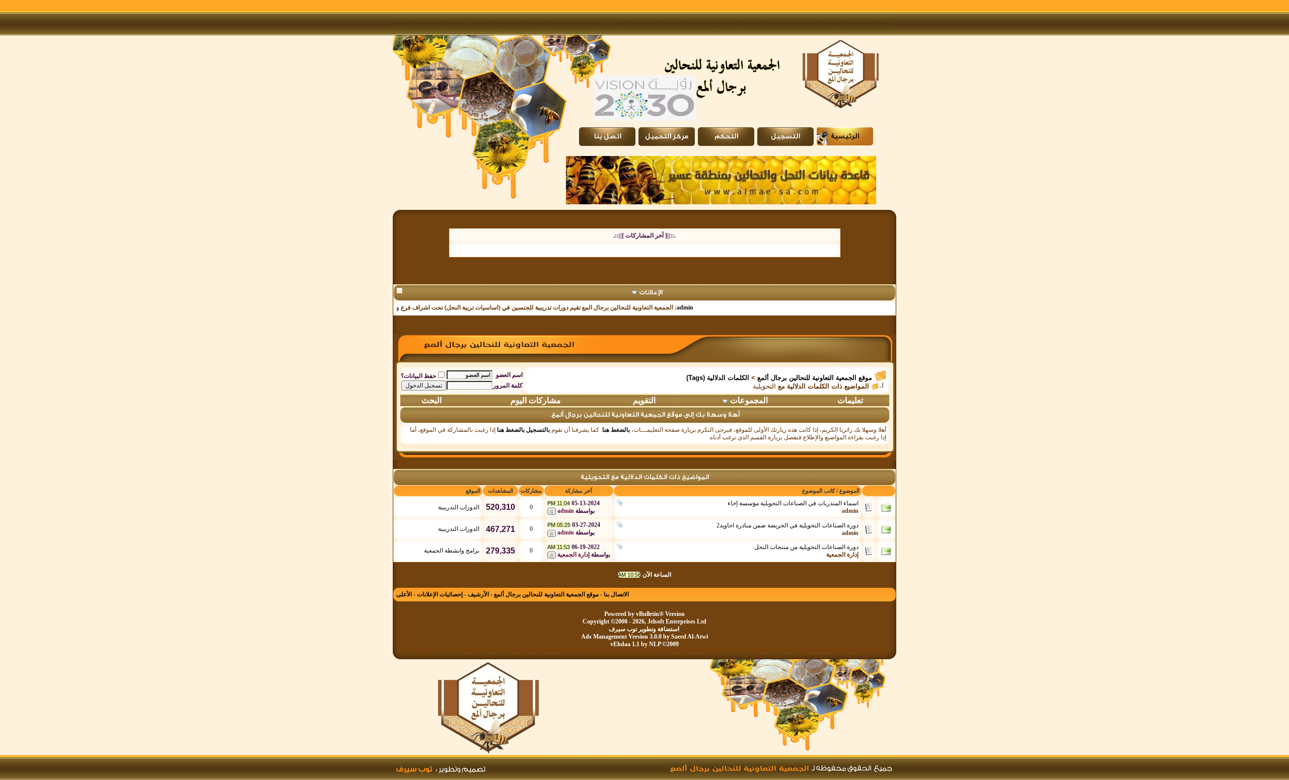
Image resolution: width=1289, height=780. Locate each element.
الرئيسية (845, 136)
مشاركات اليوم (536, 400)
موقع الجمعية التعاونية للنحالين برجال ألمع (814, 377)
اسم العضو (509, 374)
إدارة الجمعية (842, 554)
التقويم (644, 400)
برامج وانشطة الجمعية (451, 550)
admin (700, 307)
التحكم (726, 136)
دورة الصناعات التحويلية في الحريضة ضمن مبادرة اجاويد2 (787, 525)
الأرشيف (478, 594)
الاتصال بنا (616, 594)
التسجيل (785, 136)
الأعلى (404, 594)
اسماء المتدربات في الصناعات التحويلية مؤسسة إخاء (793, 503)
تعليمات (850, 400)
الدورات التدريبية (458, 507)
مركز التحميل (666, 136)
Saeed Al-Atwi (689, 636)
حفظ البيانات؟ (418, 375)
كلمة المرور (508, 385)
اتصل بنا (607, 136)
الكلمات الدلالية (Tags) (717, 377)
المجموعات (749, 400)
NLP (655, 644)
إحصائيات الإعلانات (440, 594)
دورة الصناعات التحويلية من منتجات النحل (806, 547)
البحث (431, 400)
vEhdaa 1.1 (624, 644)
